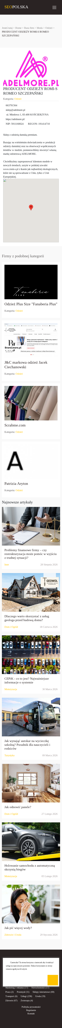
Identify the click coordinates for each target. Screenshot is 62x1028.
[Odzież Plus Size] (31, 282)
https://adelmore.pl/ (15, 119)
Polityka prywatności (31, 1007)
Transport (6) (11, 996)
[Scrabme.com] (31, 403)
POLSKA (7, 7)
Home (18, 28)
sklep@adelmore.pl (15, 110)
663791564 (11, 105)
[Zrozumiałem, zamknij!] (53, 980)
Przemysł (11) (23, 992)
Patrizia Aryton (16, 483)
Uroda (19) (40, 996)
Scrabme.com (15, 425)
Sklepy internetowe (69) (43, 992)
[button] (31, 207)
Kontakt (31, 1013)
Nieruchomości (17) (40, 987)
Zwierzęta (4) (27, 1000)
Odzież (48, 28)
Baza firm (29, 28)
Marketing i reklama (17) (16, 987)
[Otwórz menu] (54, 7)
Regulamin (31, 1010)
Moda (40, 28)
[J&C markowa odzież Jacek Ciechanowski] (31, 340)
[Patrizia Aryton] (31, 461)
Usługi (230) (26, 996)
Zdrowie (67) (11, 1000)
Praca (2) (9, 992)
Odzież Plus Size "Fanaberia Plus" (30, 304)
